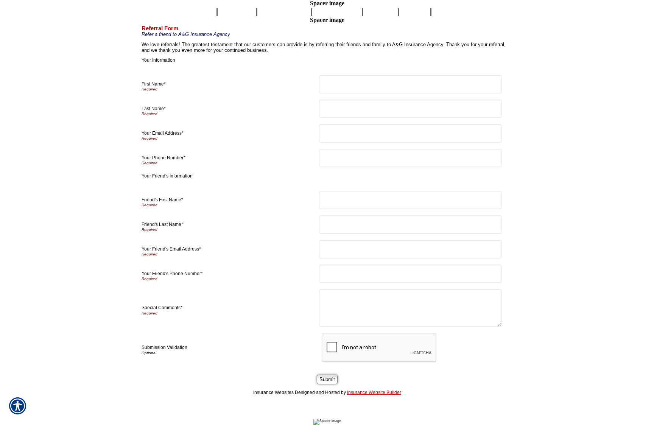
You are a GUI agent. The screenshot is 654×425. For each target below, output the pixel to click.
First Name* (154, 84)
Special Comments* (162, 307)
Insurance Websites (273, 392)
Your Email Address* (163, 133)
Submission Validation (164, 347)
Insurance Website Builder (374, 392)
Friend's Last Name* (162, 224)
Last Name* (154, 108)
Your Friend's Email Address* (171, 249)
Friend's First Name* (162, 199)
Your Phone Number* (163, 157)
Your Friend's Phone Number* (172, 273)
